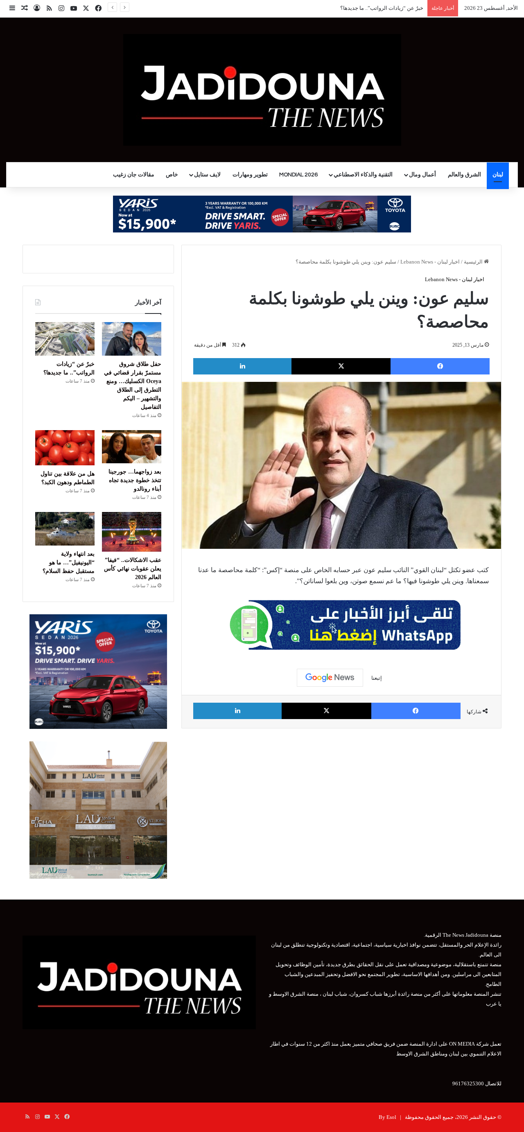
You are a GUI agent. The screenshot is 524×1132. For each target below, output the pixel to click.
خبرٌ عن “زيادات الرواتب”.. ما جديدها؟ (381, 8)
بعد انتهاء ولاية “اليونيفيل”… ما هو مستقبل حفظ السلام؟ (69, 562)
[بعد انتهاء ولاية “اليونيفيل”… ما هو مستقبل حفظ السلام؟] (65, 529)
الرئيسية (474, 262)
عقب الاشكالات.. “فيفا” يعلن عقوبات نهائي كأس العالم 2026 (132, 568)
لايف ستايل (207, 175)
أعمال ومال (422, 175)
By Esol (387, 1117)
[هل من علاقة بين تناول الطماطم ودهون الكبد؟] (65, 448)
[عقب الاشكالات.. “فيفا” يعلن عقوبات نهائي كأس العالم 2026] (131, 531)
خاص (172, 175)
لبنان (497, 175)
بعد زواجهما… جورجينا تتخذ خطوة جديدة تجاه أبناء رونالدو (134, 480)
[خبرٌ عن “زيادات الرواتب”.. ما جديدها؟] (65, 339)
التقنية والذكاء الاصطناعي (363, 175)
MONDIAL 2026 (298, 175)
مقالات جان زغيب (133, 175)
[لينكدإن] (242, 366)
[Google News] (330, 678)
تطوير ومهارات (250, 175)
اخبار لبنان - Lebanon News (430, 262)
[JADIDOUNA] (262, 90)
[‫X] (341, 366)
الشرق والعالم (464, 175)
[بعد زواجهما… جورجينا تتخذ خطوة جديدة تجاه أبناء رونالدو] (131, 447)
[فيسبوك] (440, 366)
